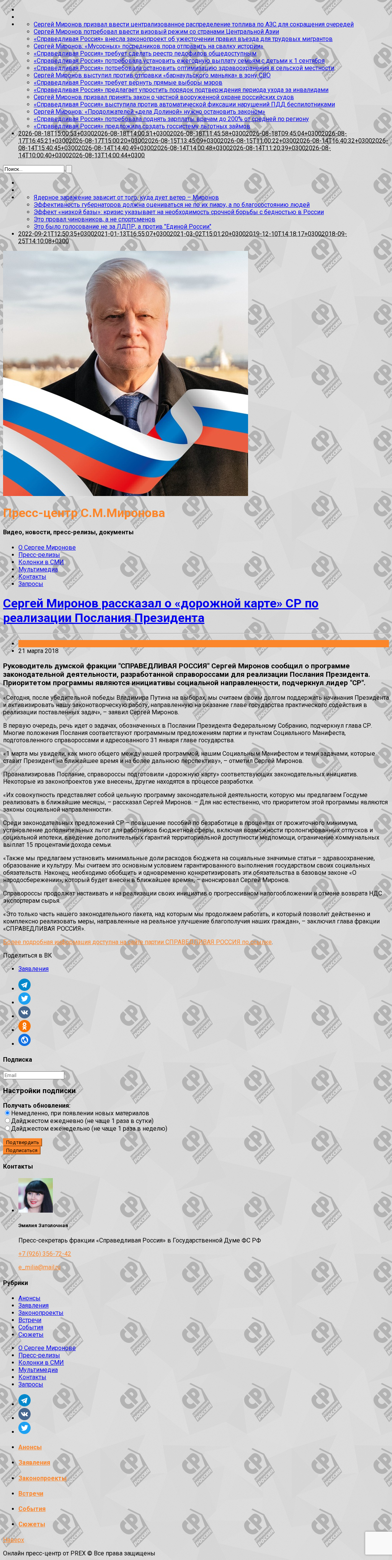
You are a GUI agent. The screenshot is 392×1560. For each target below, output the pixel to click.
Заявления (33, 643)
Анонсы (29, 1298)
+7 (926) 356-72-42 (44, 1253)
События (30, 1327)
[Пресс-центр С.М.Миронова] (125, 494)
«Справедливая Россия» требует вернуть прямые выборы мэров (128, 82)
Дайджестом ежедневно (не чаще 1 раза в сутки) (82, 1121)
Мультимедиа (38, 569)
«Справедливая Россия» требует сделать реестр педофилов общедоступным (145, 53)
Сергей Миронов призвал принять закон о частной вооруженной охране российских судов (164, 97)
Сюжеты (31, 1334)
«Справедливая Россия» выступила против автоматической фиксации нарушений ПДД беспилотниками (184, 104)
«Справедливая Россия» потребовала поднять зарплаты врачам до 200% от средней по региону (171, 119)
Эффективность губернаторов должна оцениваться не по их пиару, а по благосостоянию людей (172, 204)
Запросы (30, 584)
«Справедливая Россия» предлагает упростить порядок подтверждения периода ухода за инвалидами (181, 89)
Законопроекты (41, 1312)
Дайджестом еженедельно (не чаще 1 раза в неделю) (89, 1128)
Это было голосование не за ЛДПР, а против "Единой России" (122, 226)
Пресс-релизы (39, 554)
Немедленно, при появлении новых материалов (80, 1113)
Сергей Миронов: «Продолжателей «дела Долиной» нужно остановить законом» (149, 111)
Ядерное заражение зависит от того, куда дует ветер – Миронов (126, 197)
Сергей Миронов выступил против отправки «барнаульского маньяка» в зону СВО (152, 75)
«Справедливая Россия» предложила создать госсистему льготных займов (142, 126)
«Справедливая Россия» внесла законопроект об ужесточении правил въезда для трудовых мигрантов (183, 39)
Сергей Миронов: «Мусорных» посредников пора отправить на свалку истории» (148, 46)
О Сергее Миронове (47, 547)
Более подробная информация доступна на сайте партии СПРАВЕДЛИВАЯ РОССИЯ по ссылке (137, 942)
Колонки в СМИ (41, 562)
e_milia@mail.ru (39, 1267)
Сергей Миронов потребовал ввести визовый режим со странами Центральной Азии (156, 31)
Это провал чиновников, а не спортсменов (94, 219)
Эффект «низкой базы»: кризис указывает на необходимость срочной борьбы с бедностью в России (179, 212)
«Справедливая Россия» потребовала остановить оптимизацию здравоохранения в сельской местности (184, 68)
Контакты (32, 576)
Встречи (29, 1320)
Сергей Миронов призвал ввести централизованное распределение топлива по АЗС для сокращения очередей (194, 24)
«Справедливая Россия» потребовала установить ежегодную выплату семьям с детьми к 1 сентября (179, 60)
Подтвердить (22, 1142)
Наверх (13, 1540)
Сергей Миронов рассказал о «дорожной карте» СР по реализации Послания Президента (160, 610)
